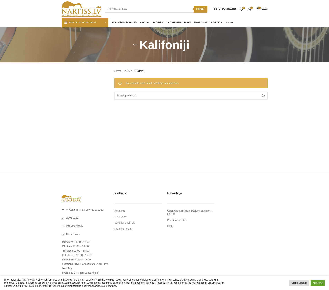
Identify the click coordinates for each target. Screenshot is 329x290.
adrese (117, 71)
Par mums (119, 211)
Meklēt (200, 9)
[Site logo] (81, 9)
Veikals (128, 71)
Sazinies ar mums (123, 229)
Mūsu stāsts (120, 217)
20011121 (72, 218)
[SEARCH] (264, 96)
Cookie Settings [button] (299, 283)
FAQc (170, 226)
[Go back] (135, 44)
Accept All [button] (318, 283)
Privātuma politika (176, 220)
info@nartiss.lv (74, 226)
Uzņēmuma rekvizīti (124, 223)
